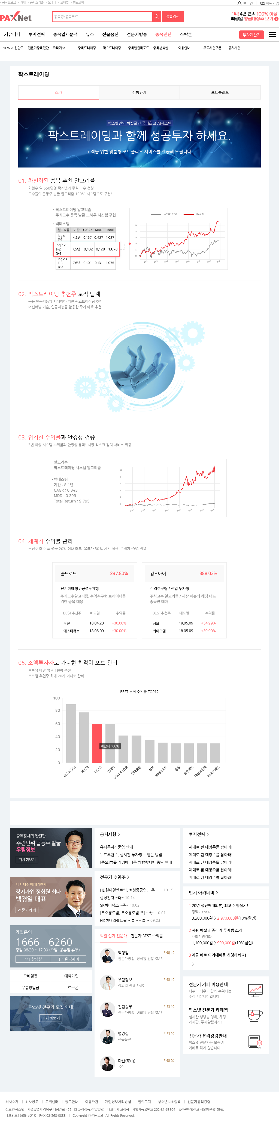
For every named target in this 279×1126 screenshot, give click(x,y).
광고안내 (71, 1102)
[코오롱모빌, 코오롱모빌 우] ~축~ (127, 913)
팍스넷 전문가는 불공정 (208, 1041)
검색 (157, 17)
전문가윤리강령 (198, 1102)
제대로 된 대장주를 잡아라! (211, 847)
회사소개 (12, 1102)
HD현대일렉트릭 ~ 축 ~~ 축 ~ (124, 921)
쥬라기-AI (59, 48)
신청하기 (139, 92)
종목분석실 (160, 48)
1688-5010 (26, 1115)
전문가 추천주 (113, 877)
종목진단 (163, 34)
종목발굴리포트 (138, 48)
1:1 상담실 (33, 959)
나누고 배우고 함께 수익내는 (210, 990)
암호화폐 (78, 2)
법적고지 (144, 1102)
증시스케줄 (37, 2)
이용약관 (91, 1102)
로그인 (248, 3)
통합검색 (172, 16)
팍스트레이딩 (112, 48)
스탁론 (186, 34)
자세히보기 (51, 1018)
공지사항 (234, 48)
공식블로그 (9, 2)
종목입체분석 (65, 34)
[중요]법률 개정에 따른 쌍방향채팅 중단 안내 (136, 862)
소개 (58, 92)
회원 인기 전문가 (113, 935)
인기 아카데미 (201, 893)
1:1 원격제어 (68, 959)
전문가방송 (137, 34)
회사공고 (31, 1102)
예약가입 (71, 976)
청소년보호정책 (169, 1102)
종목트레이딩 (87, 48)
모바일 (64, 2)
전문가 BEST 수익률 (147, 935)
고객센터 (51, 1102)
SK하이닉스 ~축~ (114, 905)
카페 (23, 2)
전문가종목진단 (38, 48)
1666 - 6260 (44, 941)
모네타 (52, 2)
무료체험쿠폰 (212, 48)
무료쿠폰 (71, 987)
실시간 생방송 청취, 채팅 (208, 1015)
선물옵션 (110, 34)
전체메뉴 (272, 34)
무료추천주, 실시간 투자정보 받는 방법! (132, 855)
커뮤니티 (12, 34)
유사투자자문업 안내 (116, 847)
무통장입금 (30, 987)
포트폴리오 (220, 92)
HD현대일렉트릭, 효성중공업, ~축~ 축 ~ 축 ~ (131, 890)
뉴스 (90, 34)
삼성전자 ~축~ (112, 898)
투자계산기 (251, 35)
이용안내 (184, 48)
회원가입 (272, 3)
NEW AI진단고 (13, 48)
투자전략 (37, 34)
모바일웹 (30, 976)
